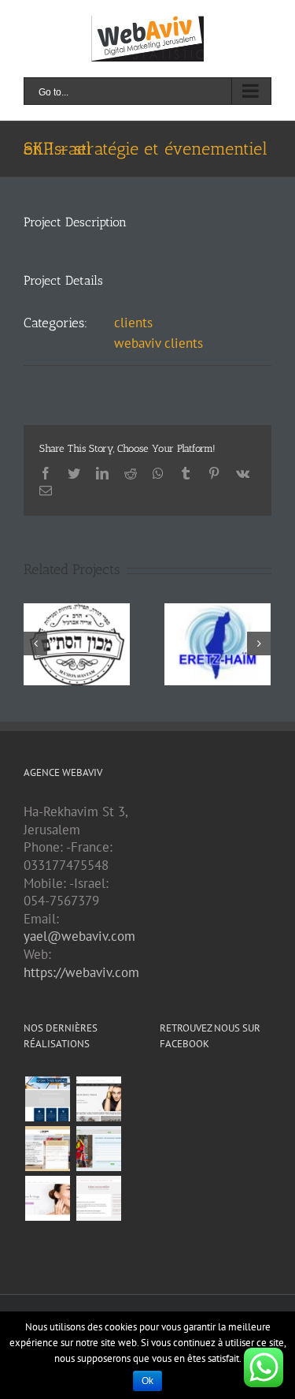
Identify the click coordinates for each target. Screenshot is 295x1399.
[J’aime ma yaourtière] (98, 1198)
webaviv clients (158, 343)
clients (133, 322)
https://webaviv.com (81, 972)
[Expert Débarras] (47, 1148)
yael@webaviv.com (79, 936)
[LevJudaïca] (98, 1099)
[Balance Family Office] (47, 1099)
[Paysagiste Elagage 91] (98, 1148)
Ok (147, 1380)
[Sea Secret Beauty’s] (47, 1198)
